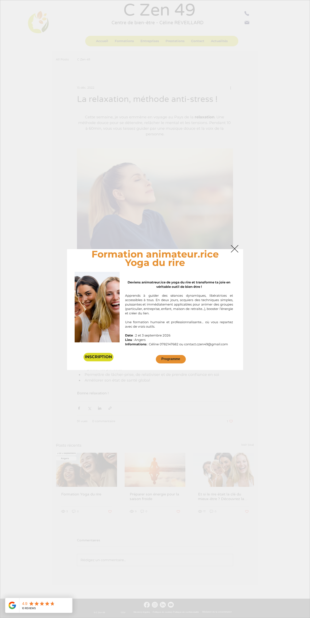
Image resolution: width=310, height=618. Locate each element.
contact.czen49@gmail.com (206, 344)
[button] (234, 248)
